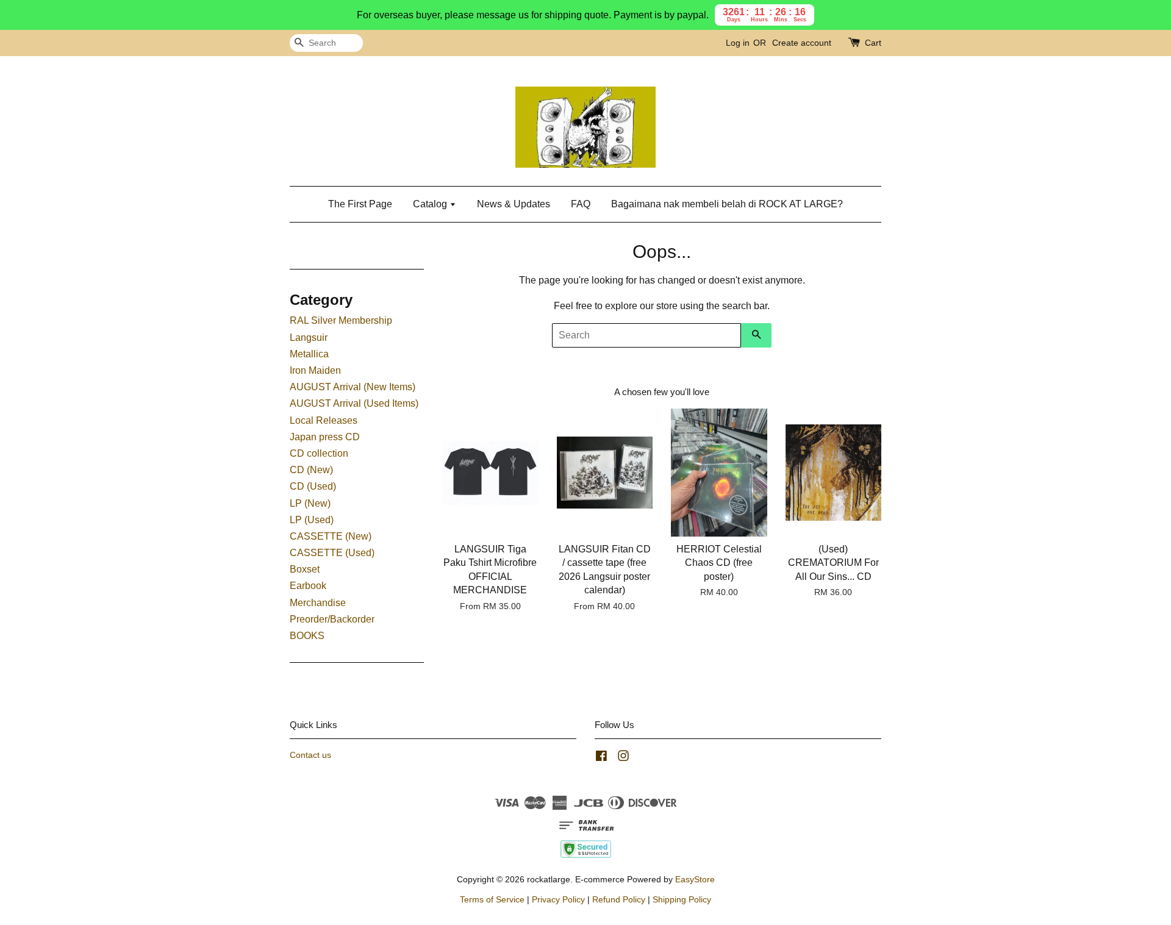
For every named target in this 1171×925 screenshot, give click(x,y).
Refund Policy (618, 899)
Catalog (431, 204)
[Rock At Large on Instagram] (623, 758)
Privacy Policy (558, 899)
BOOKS (307, 635)
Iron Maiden (315, 370)
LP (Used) (312, 520)
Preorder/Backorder (332, 619)
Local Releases (323, 420)
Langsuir (309, 337)
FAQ (580, 204)
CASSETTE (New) (330, 536)
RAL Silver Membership (341, 320)
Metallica (309, 354)
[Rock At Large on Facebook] (601, 758)
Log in (738, 43)
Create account (801, 43)
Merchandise (318, 603)
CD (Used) (313, 486)
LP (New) (310, 503)
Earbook (308, 585)
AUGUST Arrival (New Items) (352, 387)
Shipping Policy (682, 899)
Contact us (310, 755)
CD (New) (311, 470)
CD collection (319, 453)
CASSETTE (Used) (332, 553)
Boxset (305, 569)
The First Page (360, 204)
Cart (873, 43)
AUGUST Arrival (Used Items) (354, 403)
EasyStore (695, 879)
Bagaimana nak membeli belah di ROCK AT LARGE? (727, 204)
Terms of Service (492, 899)
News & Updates (513, 204)
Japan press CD (325, 437)
